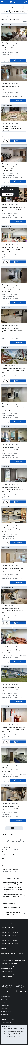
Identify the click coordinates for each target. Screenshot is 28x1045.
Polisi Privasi (10, 1033)
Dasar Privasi (4, 1008)
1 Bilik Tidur (4, 864)
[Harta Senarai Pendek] (24, 28)
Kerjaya (3, 1002)
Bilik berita (4, 999)
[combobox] (13, 7)
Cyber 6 (16, 849)
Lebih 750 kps (13, 871)
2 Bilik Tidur (11, 864)
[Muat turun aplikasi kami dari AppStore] (7, 986)
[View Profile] (14, 24)
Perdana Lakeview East (7, 849)
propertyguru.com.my (7, 1022)
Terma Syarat (5, 1014)
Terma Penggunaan (6, 1011)
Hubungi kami (5, 1005)
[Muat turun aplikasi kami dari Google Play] (21, 986)
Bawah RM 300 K (15, 856)
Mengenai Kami (5, 996)
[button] (3, 15)
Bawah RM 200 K (6, 856)
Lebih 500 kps (5, 871)
